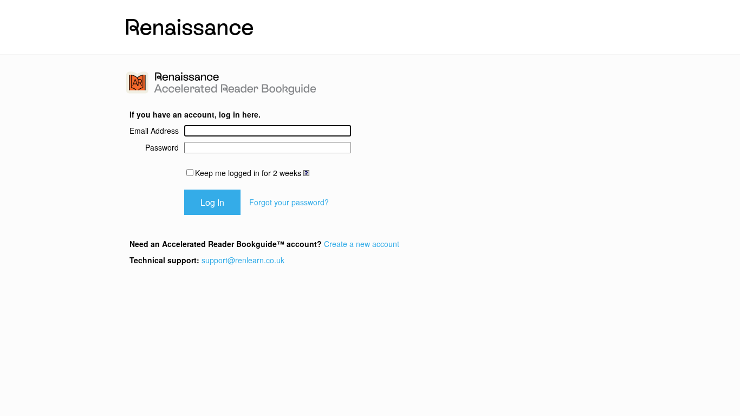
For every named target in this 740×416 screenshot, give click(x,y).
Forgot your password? (289, 202)
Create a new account (361, 243)
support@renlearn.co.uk (243, 260)
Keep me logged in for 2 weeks (248, 172)
